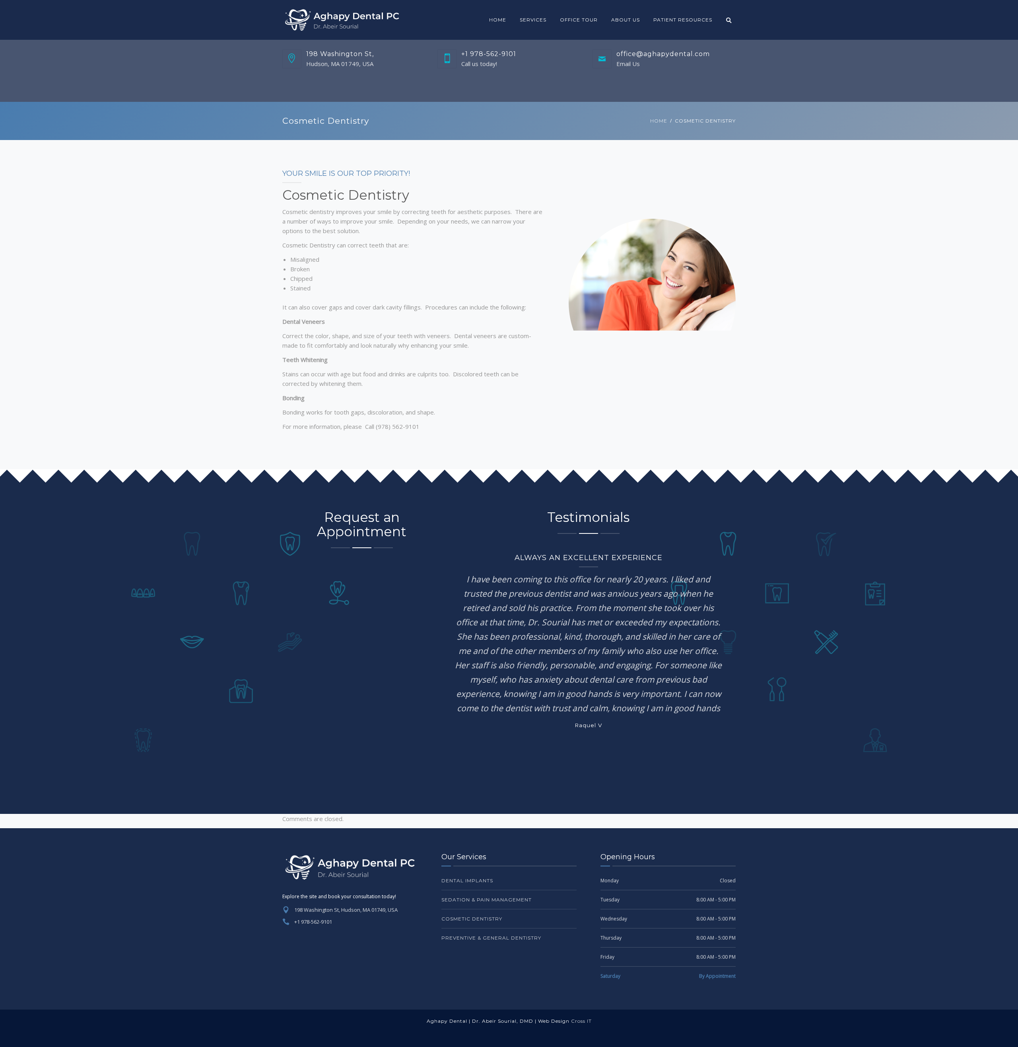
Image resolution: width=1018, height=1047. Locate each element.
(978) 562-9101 (398, 426)
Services (533, 20)
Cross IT (581, 1021)
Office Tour (579, 20)
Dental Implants (467, 881)
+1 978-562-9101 (313, 921)
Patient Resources (682, 20)
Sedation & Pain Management (486, 900)
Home (497, 20)
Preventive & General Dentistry (491, 938)
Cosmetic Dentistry (471, 919)
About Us (625, 20)
